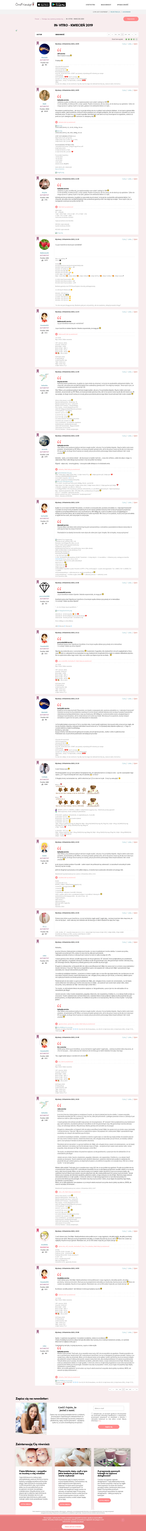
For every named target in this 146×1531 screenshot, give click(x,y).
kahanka (44, 385)
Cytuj (124, 44)
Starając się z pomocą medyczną (52, 19)
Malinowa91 (44, 253)
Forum (37, 19)
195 (129, 34)
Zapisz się (108, 1427)
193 (122, 34)
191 (116, 34)
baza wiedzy (106, 5)
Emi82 (44, 856)
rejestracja (115, 12)
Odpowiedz (131, 19)
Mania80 (44, 57)
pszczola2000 (44, 596)
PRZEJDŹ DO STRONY (73, 1527)
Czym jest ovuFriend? (100, 12)
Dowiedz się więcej (77, 1521)
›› (135, 34)
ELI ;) (44, 926)
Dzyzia (44, 192)
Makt (44, 104)
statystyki (90, 5)
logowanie (126, 12)
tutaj (99, 1421)
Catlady (44, 777)
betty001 (44, 516)
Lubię (129, 44)
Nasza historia (59, 169)
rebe (44, 956)
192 (119, 34)
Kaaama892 (44, 325)
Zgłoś (135, 44)
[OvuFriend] (25, 5)
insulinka (44, 1245)
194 (126, 34)
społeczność (122, 5)
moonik (44, 449)
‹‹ (109, 34)
